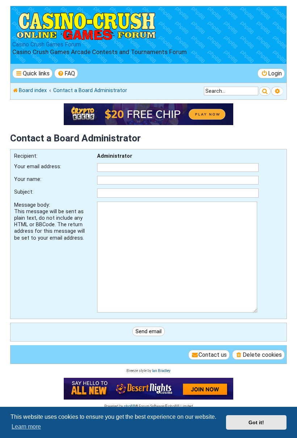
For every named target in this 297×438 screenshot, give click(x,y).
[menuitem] (66, 73)
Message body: (32, 205)
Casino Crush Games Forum (46, 44)
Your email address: (37, 166)
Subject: (23, 192)
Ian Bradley (161, 371)
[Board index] (86, 24)
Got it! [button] (256, 422)
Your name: (27, 179)
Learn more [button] (26, 426)
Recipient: (25, 156)
